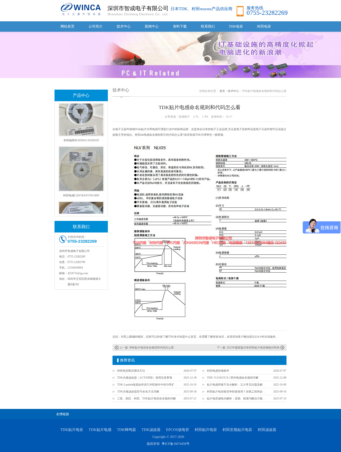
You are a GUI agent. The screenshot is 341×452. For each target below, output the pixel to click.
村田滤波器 (267, 430)
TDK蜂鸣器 (126, 430)
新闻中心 (152, 26)
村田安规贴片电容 (237, 430)
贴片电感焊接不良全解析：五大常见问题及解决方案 (237, 384)
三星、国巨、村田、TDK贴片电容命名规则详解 (146, 398)
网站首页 (67, 26)
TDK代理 (200, 134)
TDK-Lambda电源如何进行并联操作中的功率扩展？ (147, 384)
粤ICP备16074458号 (176, 444)
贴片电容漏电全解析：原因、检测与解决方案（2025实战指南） (237, 398)
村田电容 (264, 26)
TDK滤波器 (151, 430)
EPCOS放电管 (177, 430)
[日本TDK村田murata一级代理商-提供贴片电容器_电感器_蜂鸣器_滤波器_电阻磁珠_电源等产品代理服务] (80, 9)
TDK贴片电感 (100, 430)
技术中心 (124, 26)
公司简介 (96, 26)
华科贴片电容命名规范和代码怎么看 (151, 347)
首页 (222, 91)
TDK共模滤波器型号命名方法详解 (138, 391)
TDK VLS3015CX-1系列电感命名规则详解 (232, 377)
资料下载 (180, 26)
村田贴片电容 (206, 430)
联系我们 (208, 26)
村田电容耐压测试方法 (131, 370)
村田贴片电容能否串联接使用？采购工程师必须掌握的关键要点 (237, 391)
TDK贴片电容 (71, 430)
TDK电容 (236, 26)
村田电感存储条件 (218, 370)
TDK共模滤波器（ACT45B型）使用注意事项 (144, 377)
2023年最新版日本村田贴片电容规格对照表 (253, 347)
